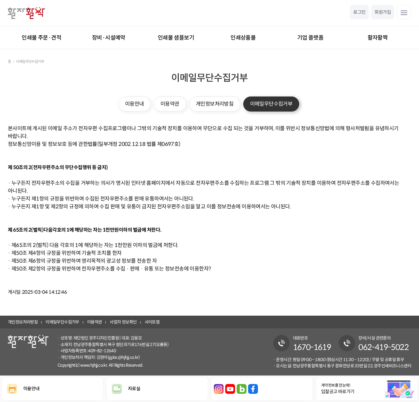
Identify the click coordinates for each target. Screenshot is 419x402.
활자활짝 (378, 37)
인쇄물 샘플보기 (176, 37)
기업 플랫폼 (310, 37)
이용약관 (169, 103)
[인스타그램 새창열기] (219, 389)
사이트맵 (152, 322)
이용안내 (134, 103)
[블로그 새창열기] (241, 389)
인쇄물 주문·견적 (41, 37)
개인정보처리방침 (214, 103)
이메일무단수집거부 (271, 103)
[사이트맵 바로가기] (404, 12)
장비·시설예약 (108, 37)
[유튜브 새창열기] (230, 389)
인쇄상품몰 (243, 37)
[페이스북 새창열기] (253, 389)
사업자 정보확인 (123, 322)
